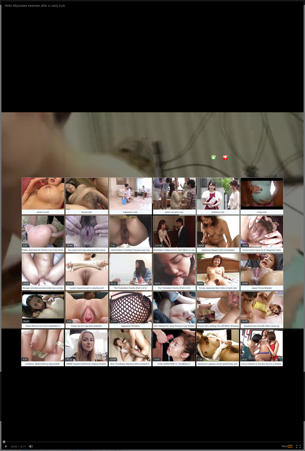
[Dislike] (225, 157)
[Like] (213, 157)
